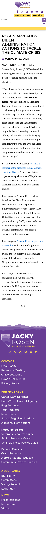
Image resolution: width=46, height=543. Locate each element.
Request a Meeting (13, 370)
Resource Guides (12, 430)
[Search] (44, 20)
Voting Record (10, 484)
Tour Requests (10, 410)
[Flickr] (41, 11)
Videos (5, 508)
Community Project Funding (19, 462)
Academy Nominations (15, 423)
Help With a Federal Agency (19, 401)
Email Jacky (8, 366)
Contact (7, 361)
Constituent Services (14, 397)
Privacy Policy (10, 383)
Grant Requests (11, 453)
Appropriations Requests (17, 458)
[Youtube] (36, 11)
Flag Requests (10, 405)
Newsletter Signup (13, 379)
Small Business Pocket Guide (19, 443)
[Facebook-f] (17, 11)
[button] (44, 24)
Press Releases (10, 500)
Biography (8, 476)
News (5, 495)
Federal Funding (11, 449)
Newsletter (22, 16)
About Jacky (11, 471)
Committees (9, 480)
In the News (8, 504)
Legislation (8, 489)
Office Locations (11, 374)
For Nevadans (12, 392)
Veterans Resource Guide (17, 434)
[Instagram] (27, 11)
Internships (8, 414)
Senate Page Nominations (17, 418)
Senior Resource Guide (16, 438)
